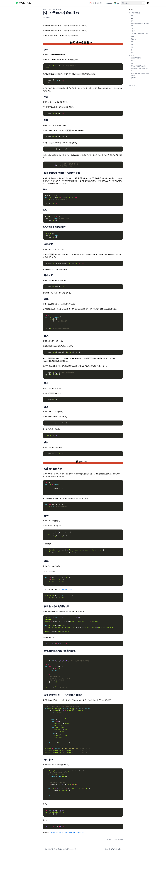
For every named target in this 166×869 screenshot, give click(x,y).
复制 (132, 15)
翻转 (132, 60)
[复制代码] (120, 65)
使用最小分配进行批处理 (138, 66)
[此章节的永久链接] (95, 42)
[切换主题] (148, 3)
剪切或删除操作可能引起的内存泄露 (140, 24)
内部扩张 (133, 36)
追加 (132, 47)
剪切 (132, 18)
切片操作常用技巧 (134, 13)
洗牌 (132, 63)
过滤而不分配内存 (136, 58)
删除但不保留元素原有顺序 (140, 33)
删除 (132, 21)
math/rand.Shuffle (67, 589)
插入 (132, 44)
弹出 (132, 50)
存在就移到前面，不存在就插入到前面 (140, 74)
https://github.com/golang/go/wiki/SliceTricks (67, 832)
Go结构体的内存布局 (113, 849)
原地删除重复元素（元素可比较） (139, 69)
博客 (44, 9)
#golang (134, 86)
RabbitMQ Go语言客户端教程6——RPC (60, 849)
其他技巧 (131, 55)
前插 (132, 52)
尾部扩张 (133, 39)
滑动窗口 (133, 78)
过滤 (132, 42)
